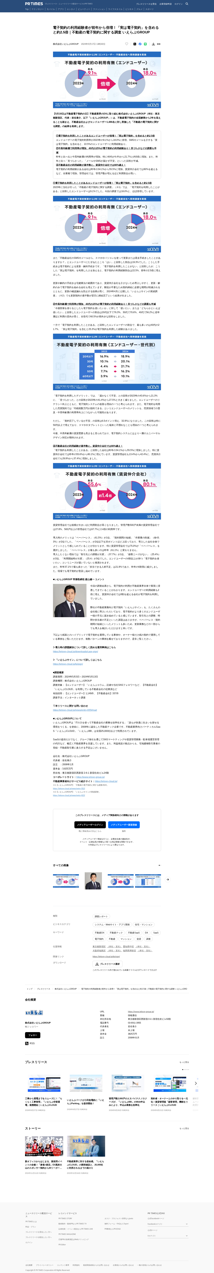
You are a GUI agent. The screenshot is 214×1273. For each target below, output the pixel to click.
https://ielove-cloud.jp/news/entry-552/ (69, 788)
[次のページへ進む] (168, 879)
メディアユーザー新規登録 (124, 824)
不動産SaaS (134, 932)
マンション (126, 939)
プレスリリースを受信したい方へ (38, 1232)
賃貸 (139, 939)
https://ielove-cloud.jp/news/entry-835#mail (75, 710)
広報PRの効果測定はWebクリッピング (74, 1239)
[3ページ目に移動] (185, 1069)
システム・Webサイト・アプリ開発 (112, 924)
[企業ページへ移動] (34, 1013)
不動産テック (116, 932)
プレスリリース (43, 989)
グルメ (139, 9)
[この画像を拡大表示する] (66, 880)
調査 (148, 939)
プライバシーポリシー (44, 1265)
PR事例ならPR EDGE (113, 1229)
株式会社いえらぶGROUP (66, 989)
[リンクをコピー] (158, 44)
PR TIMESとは (31, 1221)
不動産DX (99, 932)
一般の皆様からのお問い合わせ (149, 1265)
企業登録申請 (165, 3)
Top (27, 9)
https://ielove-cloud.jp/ (106, 781)
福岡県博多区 (129, 950)
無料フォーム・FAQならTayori (117, 1223)
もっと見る (184, 1062)
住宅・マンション (143, 924)
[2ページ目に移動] (160, 865)
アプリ (61, 9)
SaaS (156, 932)
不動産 (112, 939)
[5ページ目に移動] (188, 1069)
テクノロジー (38, 9)
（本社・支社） (114, 946)
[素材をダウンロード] (153, 44)
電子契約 (99, 939)
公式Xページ (152, 1230)
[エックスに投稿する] (134, 44)
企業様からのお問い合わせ (123, 1265)
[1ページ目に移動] (159, 865)
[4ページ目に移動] (187, 1069)
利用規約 (76, 1265)
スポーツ (149, 9)
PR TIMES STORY (65, 1218)
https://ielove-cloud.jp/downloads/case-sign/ (75, 651)
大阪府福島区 (99, 950)
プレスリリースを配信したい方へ (38, 1237)
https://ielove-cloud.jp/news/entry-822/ (69, 795)
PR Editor (62, 1244)
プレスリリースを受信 (146, 3)
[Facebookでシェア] (140, 44)
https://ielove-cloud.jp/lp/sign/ (68, 664)
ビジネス (129, 9)
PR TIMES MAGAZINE (67, 1234)
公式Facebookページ (156, 1218)
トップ (29, 989)
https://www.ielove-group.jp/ (90, 777)
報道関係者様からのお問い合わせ (96, 1265)
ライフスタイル (115, 9)
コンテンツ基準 (63, 1265)
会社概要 (28, 1265)
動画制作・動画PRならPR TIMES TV (72, 1223)
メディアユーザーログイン (90, 824)
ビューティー (84, 9)
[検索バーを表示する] (187, 4)
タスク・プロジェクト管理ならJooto (119, 1218)
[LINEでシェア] (145, 44)
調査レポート (101, 916)
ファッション (99, 9)
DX (146, 932)
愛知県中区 (128, 946)
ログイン (179, 3)
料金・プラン (30, 1226)
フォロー (32, 1035)
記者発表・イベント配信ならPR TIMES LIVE (76, 1229)
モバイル (51, 9)
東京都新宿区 (99, 946)
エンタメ (71, 9)
